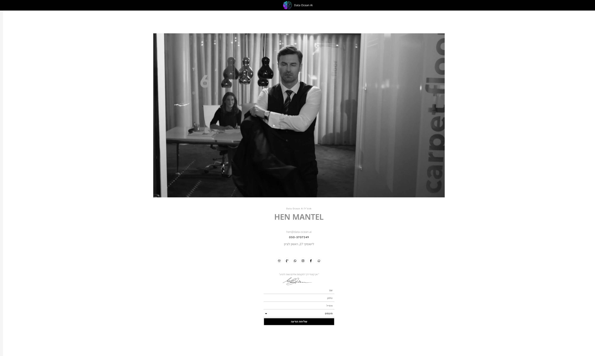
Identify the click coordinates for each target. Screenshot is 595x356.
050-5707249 (299, 237)
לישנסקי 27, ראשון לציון (299, 244)
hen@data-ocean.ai (299, 232)
